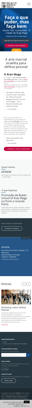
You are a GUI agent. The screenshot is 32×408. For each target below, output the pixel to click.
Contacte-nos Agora (11, 228)
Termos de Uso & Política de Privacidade (15, 344)
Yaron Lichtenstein (9, 87)
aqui (28, 406)
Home (5, 342)
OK (28, 355)
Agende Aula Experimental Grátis (16, 41)
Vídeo (16, 50)
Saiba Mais (4, 325)
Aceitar (27, 402)
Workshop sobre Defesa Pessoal (13, 308)
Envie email (8, 381)
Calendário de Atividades (16, 45)
